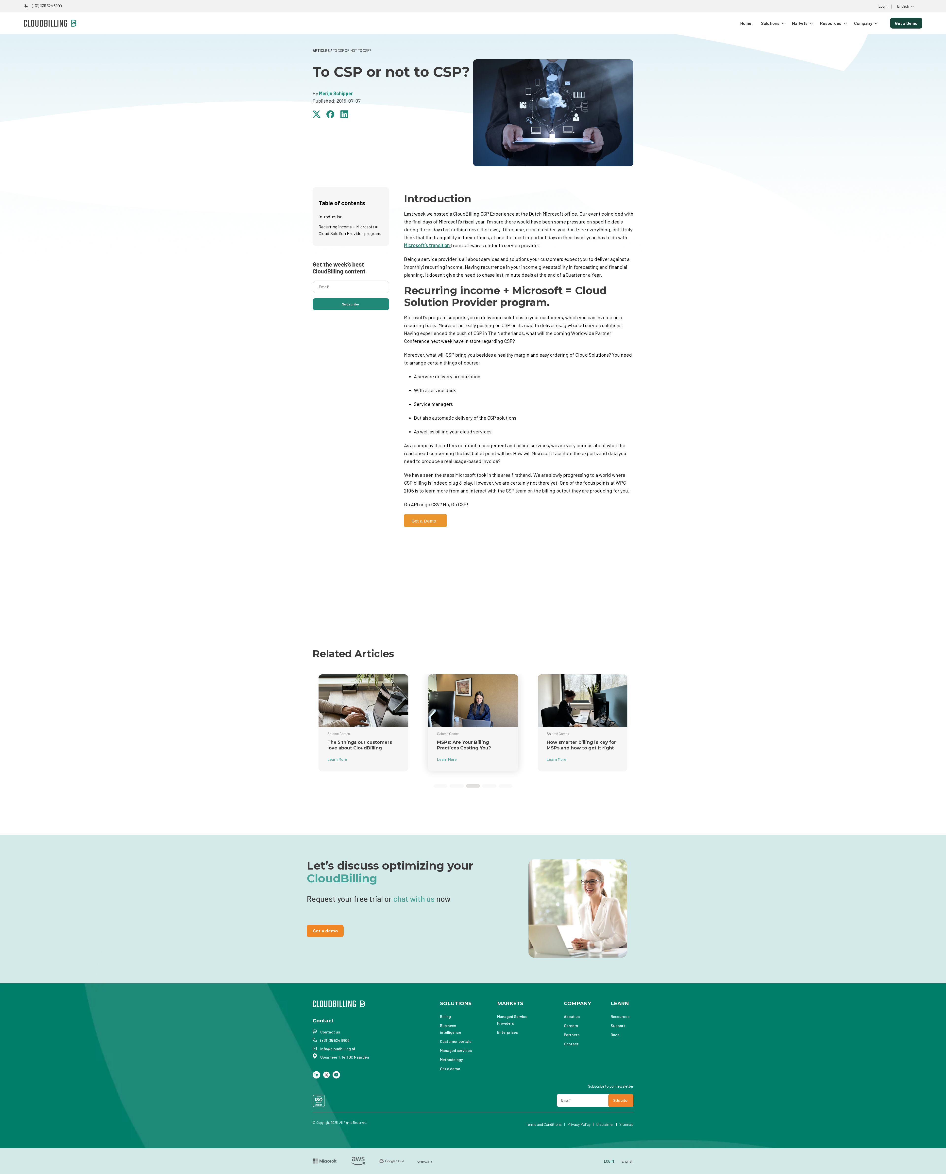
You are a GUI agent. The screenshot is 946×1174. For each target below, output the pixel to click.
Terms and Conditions (544, 1124)
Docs (615, 1034)
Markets (800, 23)
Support (618, 1025)
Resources (830, 23)
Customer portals (455, 1041)
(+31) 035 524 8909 (47, 5)
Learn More (337, 759)
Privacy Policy (579, 1124)
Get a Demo (906, 23)
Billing (445, 1016)
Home (745, 23)
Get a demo (325, 931)
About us (572, 1016)
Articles (321, 50)
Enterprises (507, 1032)
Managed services (456, 1050)
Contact (571, 1043)
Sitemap (626, 1124)
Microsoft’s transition (427, 245)
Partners (571, 1034)
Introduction (330, 216)
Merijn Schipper (336, 93)
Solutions (770, 23)
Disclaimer (605, 1124)
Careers (571, 1025)
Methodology (451, 1059)
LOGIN (609, 1161)
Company (863, 23)
